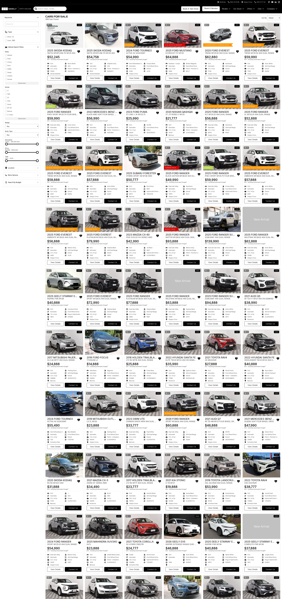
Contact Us (73, 78)
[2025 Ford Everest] (222, 35)
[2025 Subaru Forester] (143, 157)
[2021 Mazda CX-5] (104, 465)
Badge (7, 122)
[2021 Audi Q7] (222, 403)
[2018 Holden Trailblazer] (143, 342)
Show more (22, 83)
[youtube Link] (272, 2)
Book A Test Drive (190, 9)
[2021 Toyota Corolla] (143, 526)
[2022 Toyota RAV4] (261, 465)
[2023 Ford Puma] (143, 96)
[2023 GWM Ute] (143, 403)
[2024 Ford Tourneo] (143, 35)
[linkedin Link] (275, 2)
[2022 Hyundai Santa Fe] (182, 342)
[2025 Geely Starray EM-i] (64, 280)
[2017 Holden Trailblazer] (143, 465)
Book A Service (211, 8)
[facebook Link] (269, 2)
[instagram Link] (279, 2)
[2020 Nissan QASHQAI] (182, 96)
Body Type (8, 131)
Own (260, 9)
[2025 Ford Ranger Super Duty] (222, 219)
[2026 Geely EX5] (182, 526)
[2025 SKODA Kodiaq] (64, 35)
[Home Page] (16, 9)
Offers (249, 9)
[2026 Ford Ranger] (182, 403)
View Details (55, 78)
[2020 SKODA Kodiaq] (64, 465)
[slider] (6, 144)
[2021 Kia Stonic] (182, 465)
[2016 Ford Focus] (104, 342)
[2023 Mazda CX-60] (143, 219)
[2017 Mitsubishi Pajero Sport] (64, 342)
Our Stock (237, 9)
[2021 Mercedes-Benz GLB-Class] (261, 403)
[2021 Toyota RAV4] (222, 342)
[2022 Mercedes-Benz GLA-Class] (104, 96)
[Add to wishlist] (78, 51)
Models (225, 9)
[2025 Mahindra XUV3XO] (104, 526)
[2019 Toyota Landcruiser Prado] (222, 465)
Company (271, 9)
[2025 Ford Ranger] (64, 96)
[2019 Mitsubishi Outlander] (104, 403)
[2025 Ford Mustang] (182, 35)
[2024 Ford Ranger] (64, 526)
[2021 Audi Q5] (261, 280)
